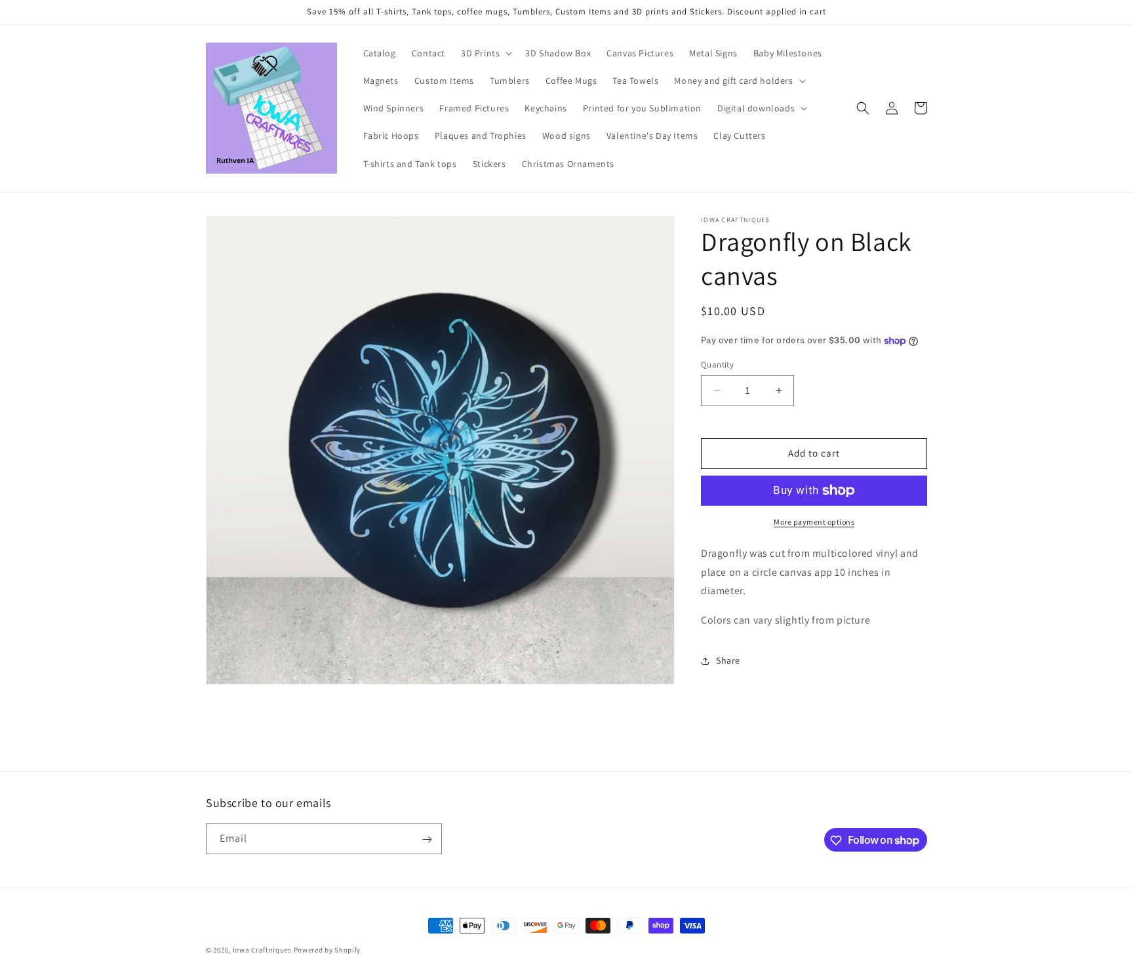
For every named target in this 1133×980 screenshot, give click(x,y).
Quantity (717, 364)
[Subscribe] (426, 839)
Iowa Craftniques (263, 949)
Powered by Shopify (327, 949)
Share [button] (728, 660)
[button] (485, 53)
